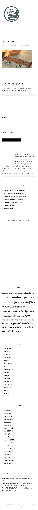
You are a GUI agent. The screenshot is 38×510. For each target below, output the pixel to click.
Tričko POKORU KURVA (9, 488)
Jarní (5, 360)
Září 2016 (7, 455)
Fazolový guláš (8, 208)
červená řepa (15, 327)
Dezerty (6, 354)
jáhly (32, 302)
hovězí (33, 298)
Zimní (5, 393)
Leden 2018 (8, 422)
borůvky (16, 293)
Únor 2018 (7, 419)
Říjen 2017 (7, 431)
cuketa (15, 297)
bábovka (27, 293)
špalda (12, 331)
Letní (5, 366)
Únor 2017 (7, 446)
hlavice (29, 298)
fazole (22, 298)
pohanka (30, 311)
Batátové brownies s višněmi (13, 199)
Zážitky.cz (5, 478)
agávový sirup (10, 293)
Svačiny (6, 384)
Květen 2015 (8, 463)
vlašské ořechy (24, 323)
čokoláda (28, 327)
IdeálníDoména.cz (8, 483)
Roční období (8, 378)
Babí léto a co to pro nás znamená (15, 190)
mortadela (29, 307)
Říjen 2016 (7, 452)
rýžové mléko (21, 320)
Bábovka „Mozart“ (10, 205)
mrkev (4, 311)
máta (10, 311)
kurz (20, 307)
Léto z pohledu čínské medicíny (14, 193)
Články (6, 351)
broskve (21, 293)
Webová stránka (7, 132)
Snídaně (6, 381)
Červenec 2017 (9, 440)
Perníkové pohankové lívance (14, 202)
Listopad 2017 (8, 428)
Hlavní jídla (7, 357)
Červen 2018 (8, 416)
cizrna (8, 298)
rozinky (12, 316)
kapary (11, 307)
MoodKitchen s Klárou (19, 14)
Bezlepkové (7, 348)
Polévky (6, 372)
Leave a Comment (25, 45)
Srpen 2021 (7, 410)
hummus (4, 302)
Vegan (6, 390)
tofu (9, 324)
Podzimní (7, 369)
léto (24, 307)
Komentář (6, 94)
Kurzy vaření (8, 363)
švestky (18, 331)
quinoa (5, 316)
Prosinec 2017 (8, 425)
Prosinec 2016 (8, 449)
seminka (30, 320)
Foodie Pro (20, 504)
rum (22, 316)
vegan (13, 323)
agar (4, 293)
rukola (18, 316)
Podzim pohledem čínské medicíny (15, 196)
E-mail (4, 124)
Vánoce (6, 387)
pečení (22, 311)
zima (4, 327)
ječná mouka (21, 302)
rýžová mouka (8, 320)
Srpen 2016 (7, 458)
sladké (5, 323)
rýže (27, 316)
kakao (5, 306)
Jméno (4, 117)
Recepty (6, 375)
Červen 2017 (8, 443)
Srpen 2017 (7, 437)
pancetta (15, 311)
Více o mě (29, 173)
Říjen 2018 (7, 413)
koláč (15, 307)
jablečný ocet (10, 302)
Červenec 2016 (9, 460)
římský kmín (5, 331)
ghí (25, 297)
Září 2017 (7, 434)
